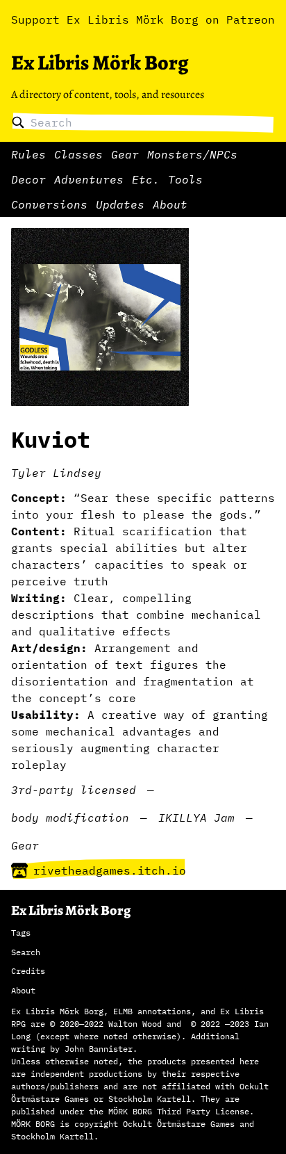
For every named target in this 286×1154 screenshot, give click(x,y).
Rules (28, 154)
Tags (21, 932)
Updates (120, 204)
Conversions (49, 204)
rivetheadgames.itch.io (109, 870)
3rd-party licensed (73, 790)
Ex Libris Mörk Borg (99, 62)
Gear (125, 154)
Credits (28, 971)
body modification (70, 817)
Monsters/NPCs (192, 154)
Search (25, 952)
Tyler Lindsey (56, 473)
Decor (28, 179)
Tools (185, 179)
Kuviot (50, 439)
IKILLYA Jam (196, 817)
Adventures (89, 179)
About (170, 204)
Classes (78, 154)
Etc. (146, 179)
